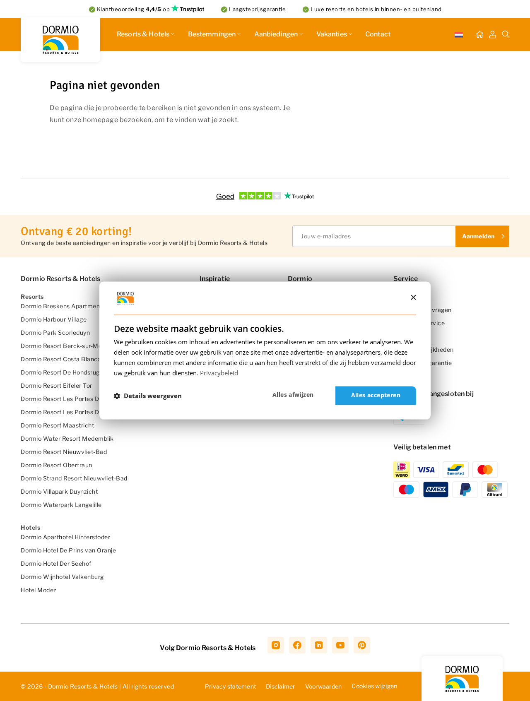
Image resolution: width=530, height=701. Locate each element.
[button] (148, 395)
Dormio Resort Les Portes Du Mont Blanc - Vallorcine (95, 411)
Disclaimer (280, 686)
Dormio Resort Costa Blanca (61, 359)
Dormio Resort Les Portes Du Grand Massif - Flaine (92, 398)
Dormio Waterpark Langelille (61, 504)
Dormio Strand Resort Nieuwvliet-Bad (74, 478)
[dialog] (265, 350)
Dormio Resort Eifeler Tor (56, 385)
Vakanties (331, 34)
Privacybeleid (219, 373)
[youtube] (340, 645)
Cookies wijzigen (374, 685)
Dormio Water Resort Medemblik (67, 438)
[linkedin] (319, 645)
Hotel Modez (39, 589)
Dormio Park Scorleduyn (55, 332)
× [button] (413, 298)
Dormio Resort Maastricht (57, 425)
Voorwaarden (323, 686)
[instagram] (275, 645)
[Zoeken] (506, 35)
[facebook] (297, 645)
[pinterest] (362, 645)
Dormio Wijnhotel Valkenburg (62, 576)
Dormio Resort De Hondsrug (60, 372)
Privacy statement (230, 686)
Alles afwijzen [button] (293, 395)
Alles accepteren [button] (375, 395)
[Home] (479, 35)
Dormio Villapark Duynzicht (59, 491)
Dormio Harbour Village (54, 319)
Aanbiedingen (276, 34)
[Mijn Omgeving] (492, 35)
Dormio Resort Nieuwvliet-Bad (64, 451)
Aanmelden (478, 236)
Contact (377, 34)
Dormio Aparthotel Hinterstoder (65, 536)
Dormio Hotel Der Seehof (56, 563)
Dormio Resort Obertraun (56, 464)
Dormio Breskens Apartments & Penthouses (84, 306)
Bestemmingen (212, 34)
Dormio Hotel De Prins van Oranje (68, 550)
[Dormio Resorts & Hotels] (60, 39)
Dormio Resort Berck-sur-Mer (62, 345)
